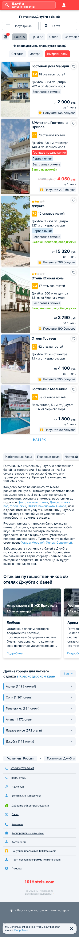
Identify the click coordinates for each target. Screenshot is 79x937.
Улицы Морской (32, 542)
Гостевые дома (48, 456)
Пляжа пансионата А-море (47, 506)
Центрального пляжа (33, 502)
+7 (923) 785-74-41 (22, 768)
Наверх (39, 439)
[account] (64, 5)
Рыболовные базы (18, 456)
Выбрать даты (57, 54)
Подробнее (15, 653)
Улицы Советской (59, 542)
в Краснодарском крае (36, 676)
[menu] (74, 5)
